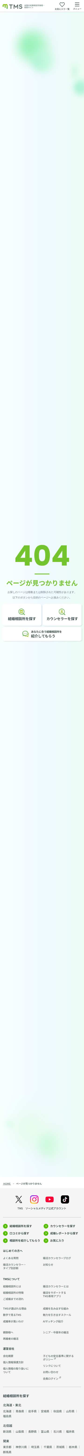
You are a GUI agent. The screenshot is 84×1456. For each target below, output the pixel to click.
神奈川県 (21, 1447)
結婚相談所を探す (21, 1226)
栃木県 (73, 1447)
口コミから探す (19, 1233)
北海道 (7, 1411)
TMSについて (11, 1279)
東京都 (7, 1447)
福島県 (7, 1416)
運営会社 (8, 1348)
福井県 (70, 1431)
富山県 (45, 1431)
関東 (6, 1441)
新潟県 (7, 1431)
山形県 (70, 1411)
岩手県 (32, 1411)
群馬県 (7, 1452)
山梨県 (20, 1431)
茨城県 (60, 1447)
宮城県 (45, 1411)
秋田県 (57, 1411)
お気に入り (57, 1240)
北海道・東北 (12, 1405)
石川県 (57, 1431)
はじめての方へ (13, 1251)
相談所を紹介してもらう (25, 1240)
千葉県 (48, 1447)
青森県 (20, 1411)
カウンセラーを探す (62, 1226)
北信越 (7, 1425)
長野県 (32, 1431)
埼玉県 (35, 1447)
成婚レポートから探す (64, 1233)
